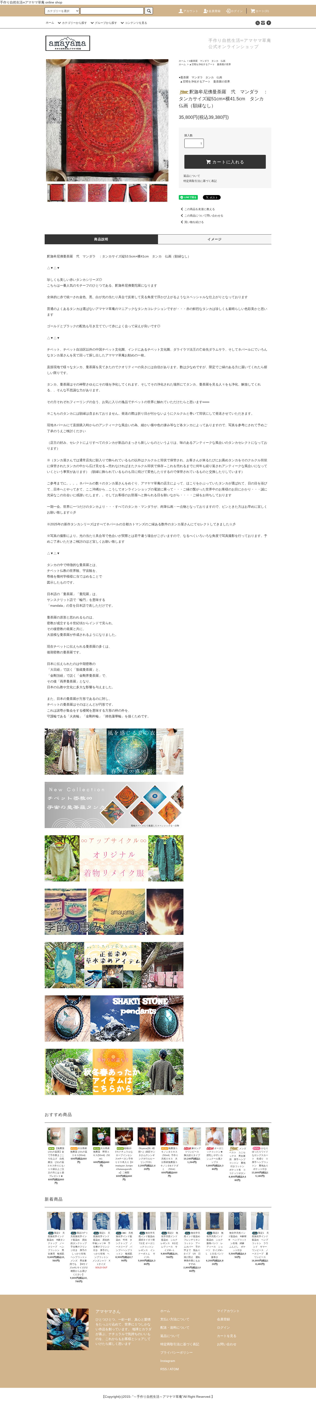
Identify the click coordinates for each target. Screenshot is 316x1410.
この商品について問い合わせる (203, 215)
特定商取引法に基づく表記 (200, 181)
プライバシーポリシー (176, 1352)
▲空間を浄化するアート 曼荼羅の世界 (210, 64)
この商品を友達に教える (199, 209)
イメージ (215, 239)
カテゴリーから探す (74, 22)
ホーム (50, 22)
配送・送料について (174, 1327)
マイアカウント (228, 1311)
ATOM (174, 1369)
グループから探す (106, 22)
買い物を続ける (194, 222)
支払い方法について (174, 1319)
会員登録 (215, 11)
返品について (191, 175)
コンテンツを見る (136, 22)
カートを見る (226, 1336)
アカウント (191, 11)
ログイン (237, 11)
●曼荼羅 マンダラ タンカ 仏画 (207, 61)
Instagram (167, 1361)
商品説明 (101, 239)
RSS (163, 1369)
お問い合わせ (226, 1344)
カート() (262, 11)
